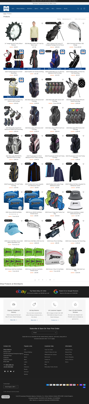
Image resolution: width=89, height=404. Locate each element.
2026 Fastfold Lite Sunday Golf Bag (34, 71)
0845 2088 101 (10, 364)
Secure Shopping (69, 357)
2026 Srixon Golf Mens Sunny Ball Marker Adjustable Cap (13, 241)
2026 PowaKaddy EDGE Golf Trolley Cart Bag (55, 156)
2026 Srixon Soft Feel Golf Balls (13, 269)
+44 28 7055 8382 (8, 366)
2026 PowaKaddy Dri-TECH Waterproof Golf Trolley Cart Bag (34, 156)
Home (4, 13)
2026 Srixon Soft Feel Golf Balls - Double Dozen (34, 270)
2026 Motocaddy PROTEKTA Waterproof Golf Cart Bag (13, 156)
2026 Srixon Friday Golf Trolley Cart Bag (54, 213)
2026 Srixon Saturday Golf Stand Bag (75, 241)
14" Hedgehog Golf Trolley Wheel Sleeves (14, 44)
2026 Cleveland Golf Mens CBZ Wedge (75, 44)
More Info (12, 320)
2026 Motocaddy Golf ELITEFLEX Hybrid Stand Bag (75, 100)
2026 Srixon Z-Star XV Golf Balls (55, 269)
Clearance (26, 366)
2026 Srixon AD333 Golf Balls (14, 212)
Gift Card (26, 371)
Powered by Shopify (15, 391)
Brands (25, 369)
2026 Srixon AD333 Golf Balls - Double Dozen (34, 213)
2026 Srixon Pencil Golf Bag (54, 241)
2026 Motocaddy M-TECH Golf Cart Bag (54, 128)
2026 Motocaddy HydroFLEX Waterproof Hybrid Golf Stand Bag (14, 128)
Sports (25, 357)
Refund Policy (68, 352)
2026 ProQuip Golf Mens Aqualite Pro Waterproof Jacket (75, 185)
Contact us (54, 320)
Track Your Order (49, 349)
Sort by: (59, 19)
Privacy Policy (68, 354)
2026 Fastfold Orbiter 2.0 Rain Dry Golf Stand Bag (75, 72)
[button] (13, 8)
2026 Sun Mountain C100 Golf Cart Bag (75, 270)
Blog (46, 364)
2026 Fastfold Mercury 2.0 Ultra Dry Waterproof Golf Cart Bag (54, 72)
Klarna (66, 362)
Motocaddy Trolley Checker (51, 366)
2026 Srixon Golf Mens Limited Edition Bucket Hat (75, 213)
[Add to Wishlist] (21, 23)
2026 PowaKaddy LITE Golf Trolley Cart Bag (13, 185)
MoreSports (9, 391)
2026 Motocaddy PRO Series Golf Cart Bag (75, 128)
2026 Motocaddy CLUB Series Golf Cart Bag (34, 100)
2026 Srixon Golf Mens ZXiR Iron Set (34, 241)
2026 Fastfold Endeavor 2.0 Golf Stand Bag (13, 72)
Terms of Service (69, 359)
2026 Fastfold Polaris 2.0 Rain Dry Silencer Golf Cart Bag (13, 100)
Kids (25, 364)
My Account (47, 357)
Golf (25, 349)
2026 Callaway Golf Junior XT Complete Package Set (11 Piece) (55, 44)
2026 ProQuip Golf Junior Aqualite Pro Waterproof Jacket (34, 185)
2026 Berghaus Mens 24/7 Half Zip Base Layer (34, 44)
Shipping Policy (69, 349)
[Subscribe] (55, 332)
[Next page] (53, 279)
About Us (47, 362)
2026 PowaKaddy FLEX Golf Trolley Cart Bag (75, 156)
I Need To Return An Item (51, 352)
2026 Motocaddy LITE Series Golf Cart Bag (34, 128)
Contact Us (47, 359)
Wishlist (26, 374)
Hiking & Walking (28, 352)
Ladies (25, 362)
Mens (25, 359)
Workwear (26, 354)
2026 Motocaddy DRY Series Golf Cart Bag (55, 100)
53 (50, 279)
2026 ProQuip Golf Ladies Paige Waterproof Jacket (54, 185)
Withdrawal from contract (51, 354)
